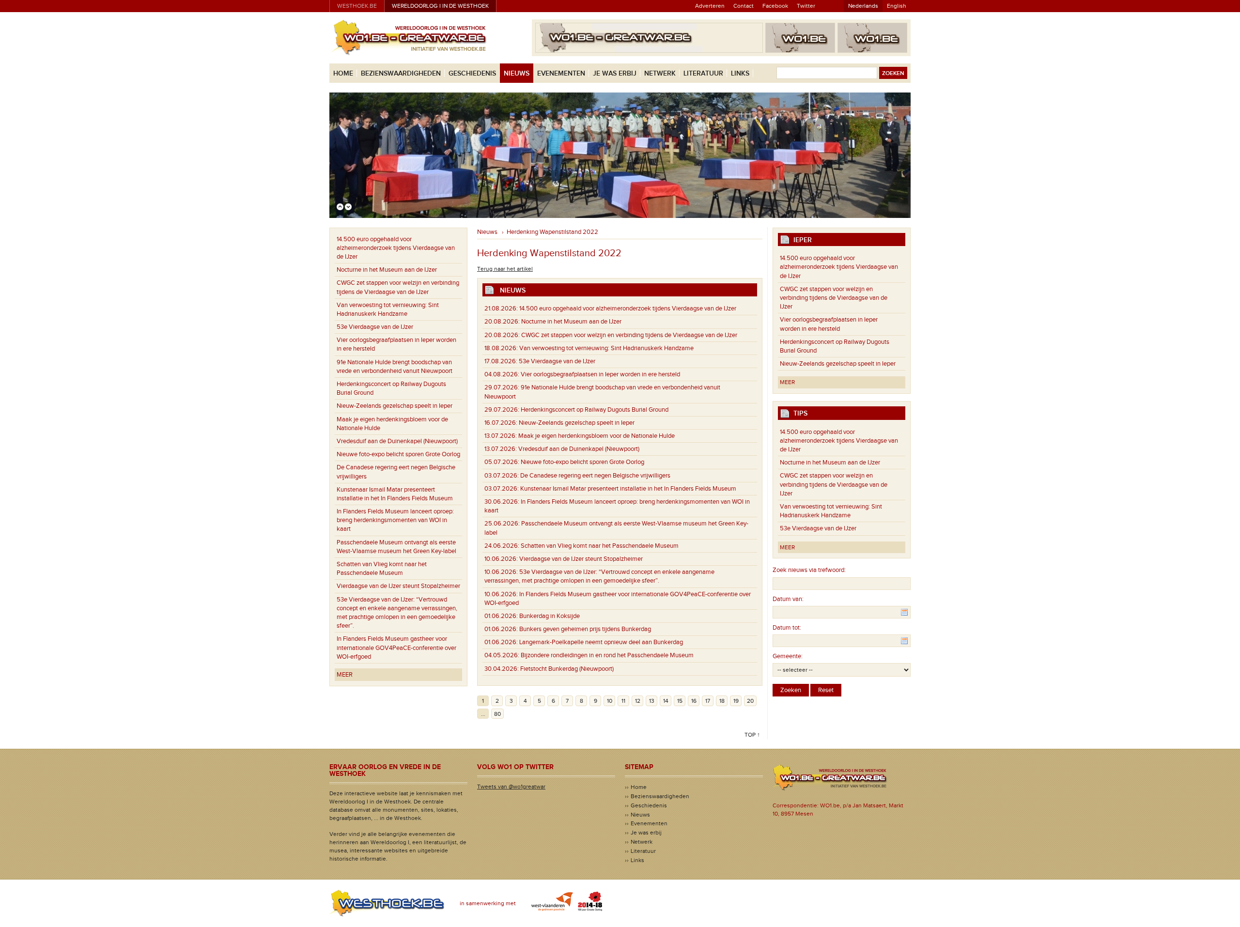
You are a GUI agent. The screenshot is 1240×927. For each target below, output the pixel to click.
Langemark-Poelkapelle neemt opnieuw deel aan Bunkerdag (583, 642)
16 (694, 700)
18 (722, 700)
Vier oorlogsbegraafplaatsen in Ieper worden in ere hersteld (396, 344)
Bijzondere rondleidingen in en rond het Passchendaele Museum (589, 655)
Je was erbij (614, 73)
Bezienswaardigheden (401, 73)
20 (750, 700)
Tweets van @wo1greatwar (511, 786)
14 (665, 700)
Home (343, 73)
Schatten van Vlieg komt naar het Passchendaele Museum (382, 568)
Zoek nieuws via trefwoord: (809, 570)
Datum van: (788, 599)
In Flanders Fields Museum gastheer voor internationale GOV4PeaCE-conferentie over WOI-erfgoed (396, 647)
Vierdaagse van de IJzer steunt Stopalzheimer (398, 586)
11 (623, 700)
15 (679, 700)
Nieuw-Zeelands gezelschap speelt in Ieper (394, 406)
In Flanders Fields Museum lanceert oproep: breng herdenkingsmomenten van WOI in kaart (395, 520)
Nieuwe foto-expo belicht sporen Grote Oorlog (398, 454)
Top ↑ (752, 734)
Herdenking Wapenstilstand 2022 (552, 232)
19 (736, 700)
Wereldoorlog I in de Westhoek (440, 5)
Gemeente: (788, 656)
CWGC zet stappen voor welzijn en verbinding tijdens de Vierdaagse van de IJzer (398, 287)
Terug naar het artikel (505, 268)
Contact (743, 5)
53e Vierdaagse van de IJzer (375, 327)
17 (707, 700)
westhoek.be (357, 5)
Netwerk (660, 73)
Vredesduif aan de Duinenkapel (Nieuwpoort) (397, 441)
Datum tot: (787, 628)
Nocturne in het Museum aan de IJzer (387, 270)
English (896, 5)
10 (609, 700)
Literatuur (703, 73)
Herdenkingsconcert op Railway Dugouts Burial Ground (391, 388)
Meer (345, 675)
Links (740, 73)
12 (637, 700)
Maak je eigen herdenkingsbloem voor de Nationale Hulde (392, 424)
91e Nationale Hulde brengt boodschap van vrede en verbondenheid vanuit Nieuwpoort (394, 366)
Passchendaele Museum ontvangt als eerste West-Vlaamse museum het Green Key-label (396, 547)
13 (651, 700)
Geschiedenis (472, 73)
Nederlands (863, 5)
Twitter (806, 5)
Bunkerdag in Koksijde (532, 616)
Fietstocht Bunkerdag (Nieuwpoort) (549, 669)
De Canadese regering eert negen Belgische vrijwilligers (396, 472)
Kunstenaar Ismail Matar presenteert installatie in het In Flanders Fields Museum (395, 494)
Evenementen (561, 73)
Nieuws (516, 73)
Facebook (775, 5)
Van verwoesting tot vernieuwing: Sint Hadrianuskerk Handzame (388, 309)
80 (497, 714)
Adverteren (710, 5)
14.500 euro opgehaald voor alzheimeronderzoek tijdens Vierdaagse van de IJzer (396, 248)
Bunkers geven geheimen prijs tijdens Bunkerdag (567, 629)
